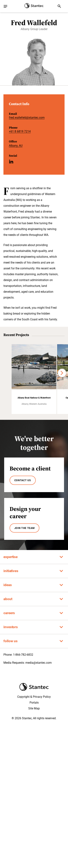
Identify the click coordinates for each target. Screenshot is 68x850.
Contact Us (22, 480)
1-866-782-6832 (23, 654)
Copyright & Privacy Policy (34, 696)
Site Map (34, 708)
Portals (34, 702)
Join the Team (24, 528)
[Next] (62, 373)
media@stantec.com (38, 662)
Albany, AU (15, 145)
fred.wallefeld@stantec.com (27, 117)
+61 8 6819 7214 (20, 131)
